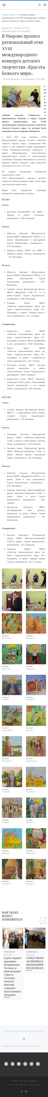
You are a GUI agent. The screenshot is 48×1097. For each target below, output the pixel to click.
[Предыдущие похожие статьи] (36, 921)
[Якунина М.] (36, 869)
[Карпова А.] (12, 838)
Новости (14, 15)
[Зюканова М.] (12, 869)
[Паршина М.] (36, 623)
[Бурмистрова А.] (36, 746)
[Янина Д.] (36, 715)
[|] (4, 5)
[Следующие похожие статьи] (43, 921)
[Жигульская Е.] (36, 838)
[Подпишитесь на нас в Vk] (26, 1091)
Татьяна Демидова (11, 79)
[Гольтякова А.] (36, 777)
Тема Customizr (35, 1084)
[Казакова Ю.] (36, 685)
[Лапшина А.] (36, 808)
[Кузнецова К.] (12, 623)
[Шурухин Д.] (12, 654)
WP (17, 1084)
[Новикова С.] (12, 808)
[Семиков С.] (12, 685)
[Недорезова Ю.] (12, 715)
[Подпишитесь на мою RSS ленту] (22, 1091)
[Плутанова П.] (12, 746)
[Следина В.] (12, 777)
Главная (5, 15)
